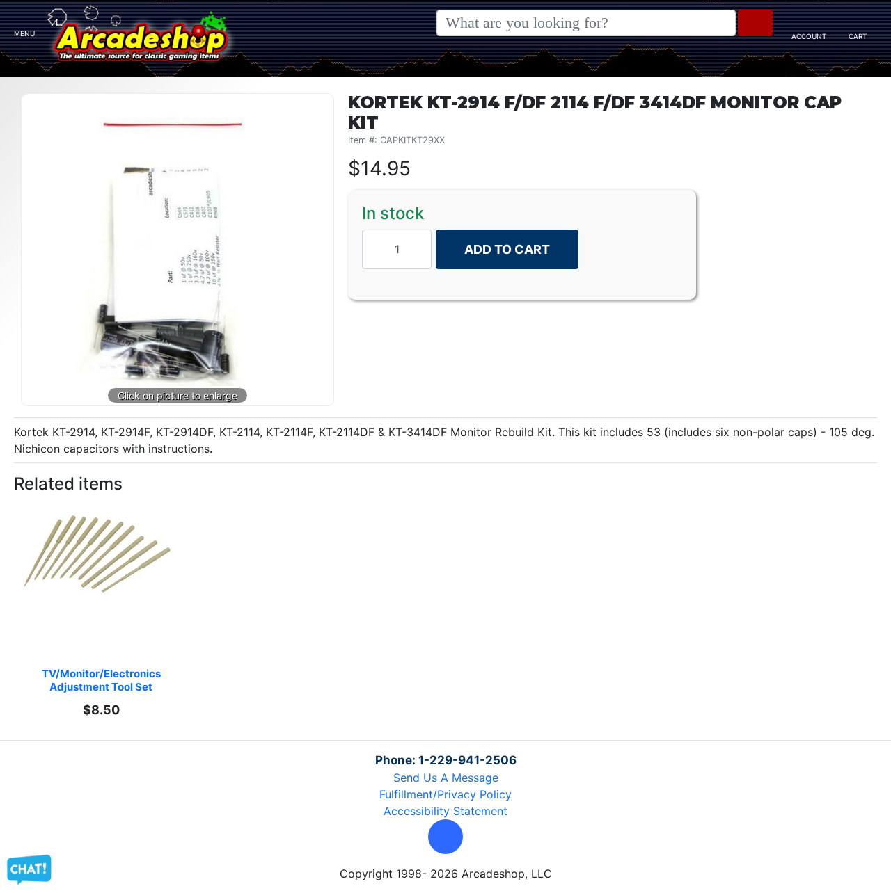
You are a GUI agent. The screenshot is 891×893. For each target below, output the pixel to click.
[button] (445, 836)
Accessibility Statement (445, 811)
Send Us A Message (445, 778)
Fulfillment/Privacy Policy (445, 794)
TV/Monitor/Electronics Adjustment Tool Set (102, 680)
